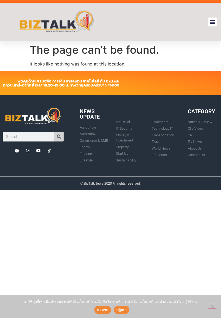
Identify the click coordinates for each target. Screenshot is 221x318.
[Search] (59, 136)
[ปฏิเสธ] (212, 306)
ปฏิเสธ (121, 310)
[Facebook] (17, 150)
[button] (212, 22)
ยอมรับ (102, 310)
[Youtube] (38, 150)
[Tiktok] (49, 150)
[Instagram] (28, 150)
